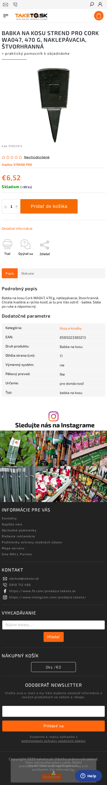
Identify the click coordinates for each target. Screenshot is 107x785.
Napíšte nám (12, 524)
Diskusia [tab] (27, 273)
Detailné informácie (17, 228)
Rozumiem (51, 777)
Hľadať (53, 637)
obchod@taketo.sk (24, 578)
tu (72, 769)
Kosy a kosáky (71, 328)
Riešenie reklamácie (18, 536)
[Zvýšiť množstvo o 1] (16, 207)
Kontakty (9, 518)
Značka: (17, 165)
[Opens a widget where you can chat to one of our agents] (88, 776)
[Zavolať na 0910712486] (16, 4)
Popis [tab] (9, 273)
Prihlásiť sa (53, 726)
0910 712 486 (20, 585)
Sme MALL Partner (17, 554)
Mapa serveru (13, 548)
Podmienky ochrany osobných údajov (32, 542)
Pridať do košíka (49, 206)
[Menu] (5, 14)
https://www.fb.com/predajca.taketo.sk (42, 591)
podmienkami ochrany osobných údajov (53, 741)
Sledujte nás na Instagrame (55, 425)
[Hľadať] (91, 4)
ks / (53, 667)
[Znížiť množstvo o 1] (5, 207)
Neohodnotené (37, 157)
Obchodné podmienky (19, 530)
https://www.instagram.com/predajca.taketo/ (47, 597)
